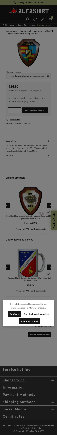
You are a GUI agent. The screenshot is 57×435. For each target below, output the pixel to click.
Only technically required (36, 314)
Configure (15, 314)
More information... (37, 308)
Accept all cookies (29, 321)
